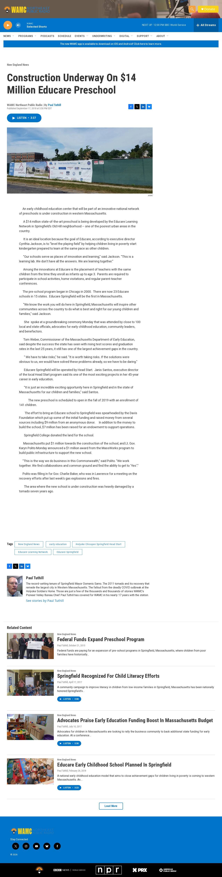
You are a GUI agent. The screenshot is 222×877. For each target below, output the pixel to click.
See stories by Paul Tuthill (45, 600)
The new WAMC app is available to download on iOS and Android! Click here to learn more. (111, 43)
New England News (18, 64)
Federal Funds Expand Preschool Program (100, 639)
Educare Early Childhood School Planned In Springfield (114, 765)
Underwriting (102, 36)
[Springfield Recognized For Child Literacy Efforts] (30, 683)
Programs (25, 36)
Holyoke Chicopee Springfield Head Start (98, 544)
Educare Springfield (68, 552)
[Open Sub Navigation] (13, 36)
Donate (209, 9)
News (7, 36)
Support (143, 36)
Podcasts (47, 36)
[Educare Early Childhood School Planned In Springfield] (30, 771)
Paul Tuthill (54, 105)
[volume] (18, 25)
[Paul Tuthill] (15, 586)
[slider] (23, 25)
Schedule (64, 36)
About (160, 36)
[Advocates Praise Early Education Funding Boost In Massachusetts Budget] (30, 727)
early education (58, 544)
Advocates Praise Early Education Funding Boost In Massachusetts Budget (135, 720)
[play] (8, 25)
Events (80, 36)
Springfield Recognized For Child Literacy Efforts (108, 676)
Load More (111, 806)
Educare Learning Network (33, 552)
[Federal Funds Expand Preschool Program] (30, 646)
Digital (124, 36)
